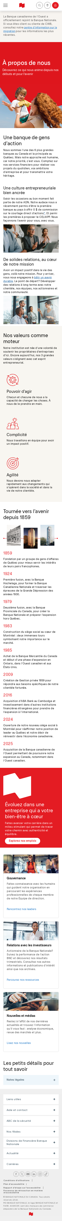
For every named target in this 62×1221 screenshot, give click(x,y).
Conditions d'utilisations (16, 1180)
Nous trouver (47, 5)
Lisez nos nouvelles (19, 1043)
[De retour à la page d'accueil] (22, 5)
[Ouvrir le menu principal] (5, 5)
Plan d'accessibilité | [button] (15, 1184)
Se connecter (55, 5)
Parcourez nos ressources (23, 980)
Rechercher (39, 5)
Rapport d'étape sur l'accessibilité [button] (22, 1188)
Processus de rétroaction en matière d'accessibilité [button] (23, 1191)
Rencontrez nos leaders (21, 909)
